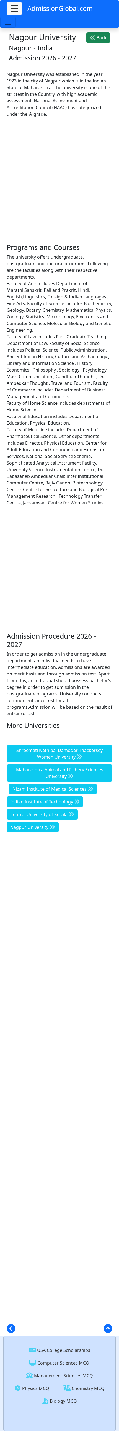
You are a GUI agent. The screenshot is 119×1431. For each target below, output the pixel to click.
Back (101, 38)
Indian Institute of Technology (42, 802)
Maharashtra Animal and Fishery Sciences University (59, 773)
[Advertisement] (59, 181)
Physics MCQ (35, 1388)
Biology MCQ (63, 1401)
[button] (14, 8)
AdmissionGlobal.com (60, 8)
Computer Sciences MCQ (62, 1363)
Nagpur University (30, 827)
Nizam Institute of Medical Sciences (50, 789)
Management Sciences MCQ (63, 1376)
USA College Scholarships (63, 1350)
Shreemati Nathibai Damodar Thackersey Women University (59, 753)
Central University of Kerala (39, 814)
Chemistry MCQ (88, 1388)
